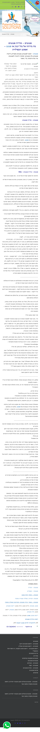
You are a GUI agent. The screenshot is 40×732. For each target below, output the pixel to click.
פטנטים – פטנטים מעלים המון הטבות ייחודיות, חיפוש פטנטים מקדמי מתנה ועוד (21, 683)
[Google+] (21, 6)
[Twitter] (15, 6)
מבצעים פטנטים (33, 660)
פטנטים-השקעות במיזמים (30, 658)
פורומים (35, 672)
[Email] (12, 6)
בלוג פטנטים (30, 612)
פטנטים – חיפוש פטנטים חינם (29, 644)
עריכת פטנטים (33, 653)
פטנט (8, 46)
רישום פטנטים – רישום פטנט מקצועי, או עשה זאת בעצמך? (22, 650)
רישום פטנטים (10, 606)
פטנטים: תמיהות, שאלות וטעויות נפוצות (26, 598)
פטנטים (35, 54)
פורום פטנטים (33, 670)
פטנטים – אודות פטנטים (30, 668)
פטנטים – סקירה (33, 587)
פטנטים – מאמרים (32, 591)
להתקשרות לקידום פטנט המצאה (25, 623)
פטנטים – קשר (33, 665)
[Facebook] (24, 6)
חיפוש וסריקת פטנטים (31, 619)
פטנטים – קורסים (32, 663)
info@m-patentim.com (17, 4)
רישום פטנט (34, 615)
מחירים (35, 656)
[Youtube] (18, 6)
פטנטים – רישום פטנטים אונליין (28, 646)
